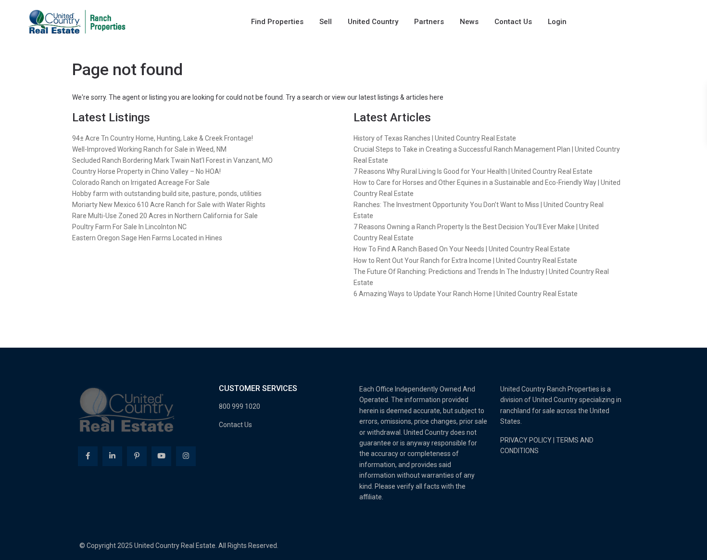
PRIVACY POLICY (526, 440)
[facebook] (88, 456)
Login (557, 21)
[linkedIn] (112, 456)
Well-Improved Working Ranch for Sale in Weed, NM (149, 149)
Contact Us (513, 21)
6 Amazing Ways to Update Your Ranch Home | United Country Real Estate (466, 294)
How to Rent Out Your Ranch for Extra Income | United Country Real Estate (465, 260)
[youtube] (161, 456)
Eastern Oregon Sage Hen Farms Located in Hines (147, 238)
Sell (325, 21)
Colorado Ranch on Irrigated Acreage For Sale (141, 182)
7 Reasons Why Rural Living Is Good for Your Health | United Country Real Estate (473, 171)
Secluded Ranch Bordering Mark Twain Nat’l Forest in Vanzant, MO (172, 160)
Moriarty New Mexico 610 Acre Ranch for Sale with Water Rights (168, 204)
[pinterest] (137, 456)
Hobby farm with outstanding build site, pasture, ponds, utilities (167, 193)
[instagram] (186, 456)
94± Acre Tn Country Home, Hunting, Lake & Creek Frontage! (162, 138)
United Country (373, 21)
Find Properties (277, 21)
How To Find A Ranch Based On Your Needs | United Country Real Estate (462, 249)
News (469, 21)
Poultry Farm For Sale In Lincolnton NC (129, 227)
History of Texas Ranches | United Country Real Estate (435, 138)
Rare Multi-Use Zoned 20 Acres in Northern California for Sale (165, 216)
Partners (429, 21)
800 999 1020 (239, 406)
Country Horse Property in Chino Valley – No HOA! (146, 171)
